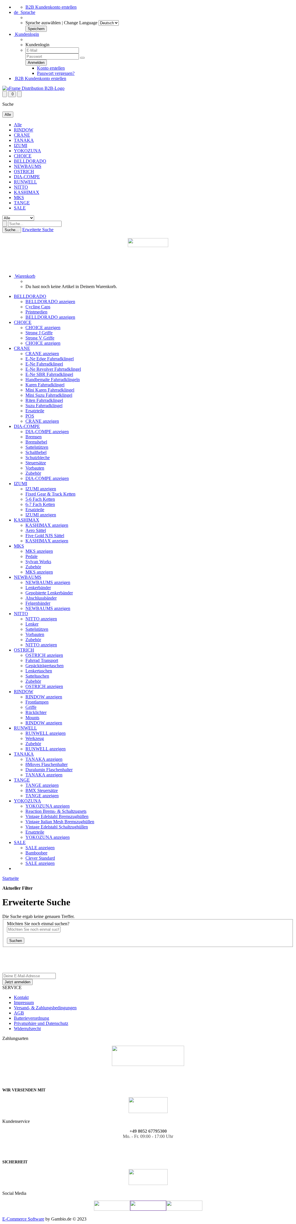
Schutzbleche (37, 457)
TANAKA (24, 140)
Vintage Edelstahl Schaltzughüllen (56, 826)
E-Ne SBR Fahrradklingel (49, 374)
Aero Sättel (35, 530)
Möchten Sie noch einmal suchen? (38, 923)
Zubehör (33, 473)
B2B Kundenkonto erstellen (51, 7)
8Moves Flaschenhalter (46, 764)
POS (29, 415)
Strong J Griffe (39, 332)
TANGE (22, 202)
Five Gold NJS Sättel (44, 535)
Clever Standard (40, 858)
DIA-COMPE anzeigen (47, 431)
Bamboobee (36, 852)
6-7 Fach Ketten (40, 504)
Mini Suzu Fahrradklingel (48, 395)
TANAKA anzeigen (43, 759)
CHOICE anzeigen (42, 327)
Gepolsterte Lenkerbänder (49, 592)
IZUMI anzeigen (40, 488)
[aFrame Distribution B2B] (33, 88)
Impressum (24, 1002)
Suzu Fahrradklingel (43, 405)
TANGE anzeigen (42, 785)
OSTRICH (24, 171)
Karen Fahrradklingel (44, 384)
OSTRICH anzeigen (44, 655)
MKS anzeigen (39, 551)
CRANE (22, 135)
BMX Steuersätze (41, 790)
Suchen (15, 941)
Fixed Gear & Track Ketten (50, 494)
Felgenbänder (37, 603)
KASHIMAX (26, 192)
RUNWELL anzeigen (45, 733)
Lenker (31, 624)
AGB (19, 1012)
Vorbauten (34, 468)
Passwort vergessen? (56, 73)
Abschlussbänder (41, 598)
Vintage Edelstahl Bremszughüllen (56, 816)
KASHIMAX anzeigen (46, 525)
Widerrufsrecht (27, 1028)
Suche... (12, 230)
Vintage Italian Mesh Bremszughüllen (59, 821)
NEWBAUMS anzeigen (47, 582)
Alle (18, 124)
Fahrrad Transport (41, 660)
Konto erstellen (51, 68)
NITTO (21, 187)
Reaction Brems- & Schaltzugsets (55, 811)
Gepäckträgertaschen (44, 665)
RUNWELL (25, 181)
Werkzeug (34, 738)
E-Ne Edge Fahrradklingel (49, 358)
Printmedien (36, 311)
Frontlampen (37, 702)
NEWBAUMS (27, 166)
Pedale (31, 556)
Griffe (30, 707)
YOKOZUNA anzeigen (47, 806)
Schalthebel (36, 452)
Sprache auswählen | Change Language (61, 22)
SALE (20, 207)
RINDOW (23, 129)
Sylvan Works (38, 561)
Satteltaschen (37, 676)
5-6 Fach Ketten (40, 499)
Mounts (32, 717)
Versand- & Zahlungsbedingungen (45, 1007)
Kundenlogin (26, 34)
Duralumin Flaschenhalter (49, 769)
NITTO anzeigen (41, 618)
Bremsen (33, 436)
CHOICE (23, 155)
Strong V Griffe (39, 337)
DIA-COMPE (27, 176)
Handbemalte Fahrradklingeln (52, 379)
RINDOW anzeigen (43, 696)
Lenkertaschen (38, 670)
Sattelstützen (36, 447)
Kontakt (21, 997)
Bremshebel (36, 441)
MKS (19, 197)
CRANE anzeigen (42, 353)
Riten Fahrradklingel (44, 400)
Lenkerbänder (38, 587)
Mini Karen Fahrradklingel (49, 389)
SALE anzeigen (40, 847)
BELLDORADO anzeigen (50, 301)
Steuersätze (35, 462)
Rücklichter (36, 712)
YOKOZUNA (27, 150)
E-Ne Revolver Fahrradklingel (53, 369)
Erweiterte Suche (37, 229)
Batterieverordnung (31, 1018)
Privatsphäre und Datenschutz (41, 1023)
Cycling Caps (37, 306)
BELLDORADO (30, 161)
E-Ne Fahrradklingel (44, 363)
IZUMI (20, 145)
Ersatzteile (34, 410)
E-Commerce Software (23, 1218)
